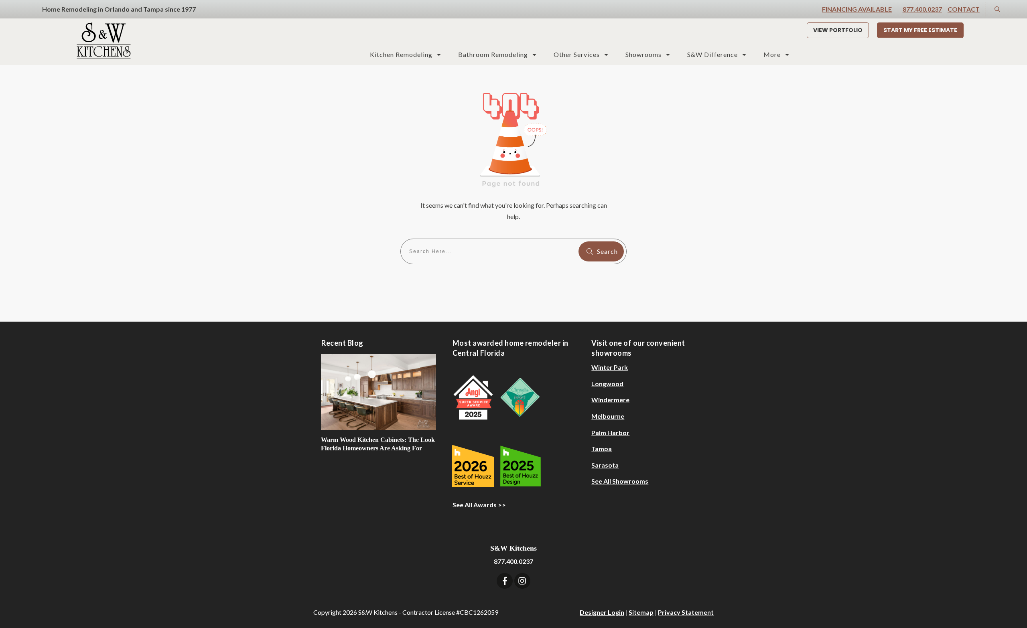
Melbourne (607, 416)
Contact (964, 9)
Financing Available (857, 9)
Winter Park (609, 367)
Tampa (601, 448)
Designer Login (602, 612)
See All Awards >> (479, 504)
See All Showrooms (619, 481)
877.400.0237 (922, 9)
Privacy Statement (686, 612)
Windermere (610, 399)
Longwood (607, 383)
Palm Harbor (610, 432)
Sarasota (605, 465)
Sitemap (641, 612)
